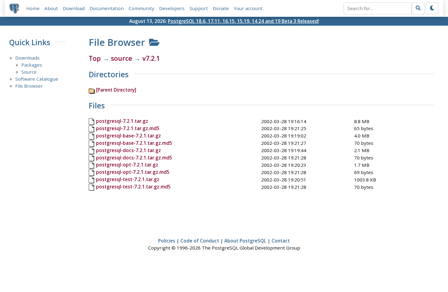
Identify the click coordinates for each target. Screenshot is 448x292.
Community (141, 8)
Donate (221, 8)
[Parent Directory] (116, 90)
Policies (166, 241)
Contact (281, 241)
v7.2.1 (151, 58)
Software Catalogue (36, 79)
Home (33, 8)
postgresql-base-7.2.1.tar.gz (128, 136)
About (51, 8)
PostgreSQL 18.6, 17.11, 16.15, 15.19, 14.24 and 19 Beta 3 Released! (243, 21)
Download (74, 8)
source (121, 58)
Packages (31, 65)
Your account (248, 8)
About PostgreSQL (245, 241)
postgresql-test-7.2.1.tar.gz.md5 (133, 187)
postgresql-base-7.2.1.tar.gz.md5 (134, 143)
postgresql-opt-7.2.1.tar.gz (127, 165)
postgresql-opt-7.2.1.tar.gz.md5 (132, 172)
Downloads (27, 58)
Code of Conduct (199, 241)
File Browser (29, 86)
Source (29, 72)
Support (199, 8)
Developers (172, 8)
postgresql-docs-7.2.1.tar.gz (128, 150)
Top (95, 58)
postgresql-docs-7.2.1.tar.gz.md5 (134, 158)
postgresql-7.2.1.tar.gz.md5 (127, 128)
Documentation (107, 8)
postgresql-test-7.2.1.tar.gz (127, 179)
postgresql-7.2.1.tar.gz (122, 121)
